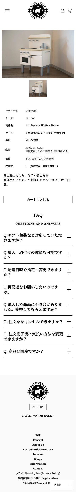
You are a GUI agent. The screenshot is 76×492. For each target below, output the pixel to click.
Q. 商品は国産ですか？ (24, 351)
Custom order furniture (38, 449)
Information (38, 463)
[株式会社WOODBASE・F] (38, 10)
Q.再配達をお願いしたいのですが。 (31, 289)
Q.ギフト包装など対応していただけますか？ (33, 237)
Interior (38, 454)
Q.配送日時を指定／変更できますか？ (33, 272)
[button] (61, 484)
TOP (38, 435)
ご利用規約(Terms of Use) (38, 483)
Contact (38, 468)
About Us (38, 444)
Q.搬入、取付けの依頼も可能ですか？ (33, 255)
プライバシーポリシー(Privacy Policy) (38, 473)
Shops (38, 459)
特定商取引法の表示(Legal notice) (38, 478)
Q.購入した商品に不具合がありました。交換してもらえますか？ (33, 307)
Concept (38, 440)
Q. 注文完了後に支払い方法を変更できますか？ (33, 336)
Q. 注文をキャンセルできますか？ (33, 321)
